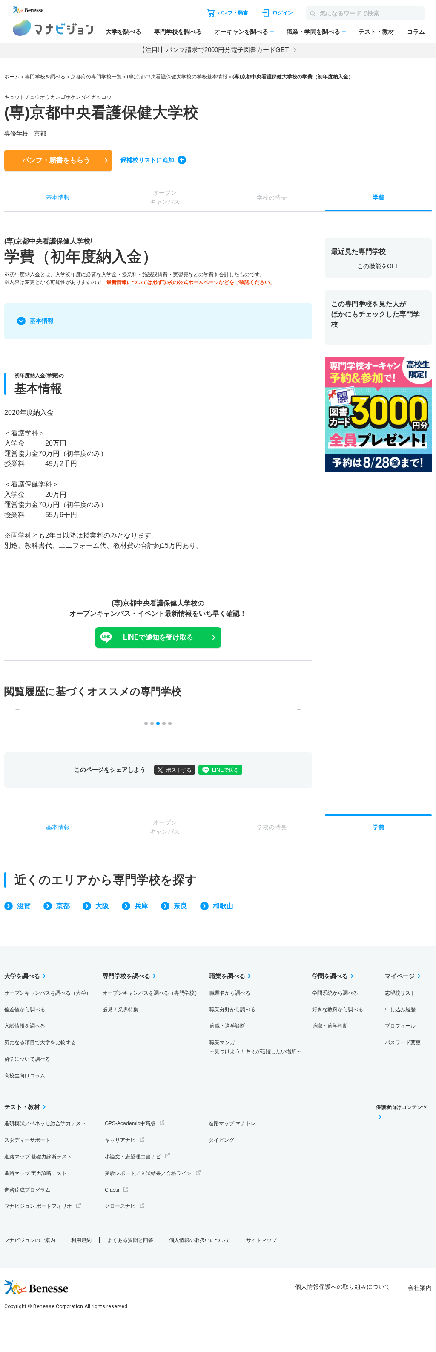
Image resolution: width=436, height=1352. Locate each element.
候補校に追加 (147, 159)
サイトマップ (261, 1240)
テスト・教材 (376, 31)
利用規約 (81, 1240)
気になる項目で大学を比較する (40, 1042)
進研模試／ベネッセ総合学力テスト (45, 1123)
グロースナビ (120, 1206)
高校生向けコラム (24, 1076)
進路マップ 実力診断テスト (35, 1173)
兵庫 (141, 905)
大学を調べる (123, 31)
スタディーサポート (27, 1140)
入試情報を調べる (24, 1026)
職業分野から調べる (232, 1010)
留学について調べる (27, 1059)
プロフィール (400, 1026)
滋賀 (24, 905)
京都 (63, 905)
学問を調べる (330, 976)
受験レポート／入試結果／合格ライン (148, 1173)
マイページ (400, 976)
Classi (112, 1190)
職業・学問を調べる (313, 31)
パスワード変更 (403, 1042)
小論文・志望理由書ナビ (133, 1157)
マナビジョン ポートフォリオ (38, 1206)
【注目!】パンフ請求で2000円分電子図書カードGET (214, 49)
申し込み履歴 (400, 1010)
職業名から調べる (229, 993)
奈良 (180, 905)
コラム (416, 31)
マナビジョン (53, 28)
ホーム (12, 77)
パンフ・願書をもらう (56, 160)
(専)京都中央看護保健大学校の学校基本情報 (177, 77)
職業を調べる (227, 976)
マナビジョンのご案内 (29, 1240)
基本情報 (42, 320)
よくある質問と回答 (130, 1240)
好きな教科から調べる (337, 1010)
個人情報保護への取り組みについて (342, 1286)
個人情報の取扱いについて (199, 1240)
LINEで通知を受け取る (158, 637)
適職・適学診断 (227, 1026)
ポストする (179, 770)
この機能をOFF (378, 266)
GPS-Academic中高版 (130, 1123)
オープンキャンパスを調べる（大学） (47, 993)
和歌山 (223, 905)
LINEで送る (225, 770)
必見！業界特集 (120, 1010)
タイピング (221, 1140)
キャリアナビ (120, 1140)
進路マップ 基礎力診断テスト (38, 1157)
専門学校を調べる (178, 31)
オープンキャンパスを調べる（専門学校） (151, 993)
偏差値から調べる (24, 1010)
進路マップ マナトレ (232, 1123)
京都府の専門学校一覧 (96, 77)
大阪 (102, 905)
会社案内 (420, 1287)
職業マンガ (255, 1046)
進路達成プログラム (27, 1190)
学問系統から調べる (335, 993)
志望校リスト (400, 993)
